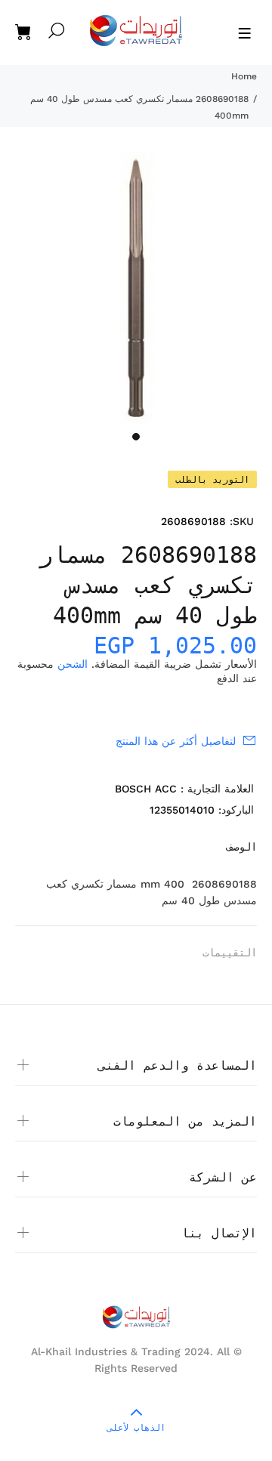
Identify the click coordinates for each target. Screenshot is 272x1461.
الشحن (72, 664)
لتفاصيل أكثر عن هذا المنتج (176, 741)
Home (244, 76)
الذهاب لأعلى (136, 1427)
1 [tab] (136, 436)
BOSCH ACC (146, 789)
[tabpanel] (136, 288)
